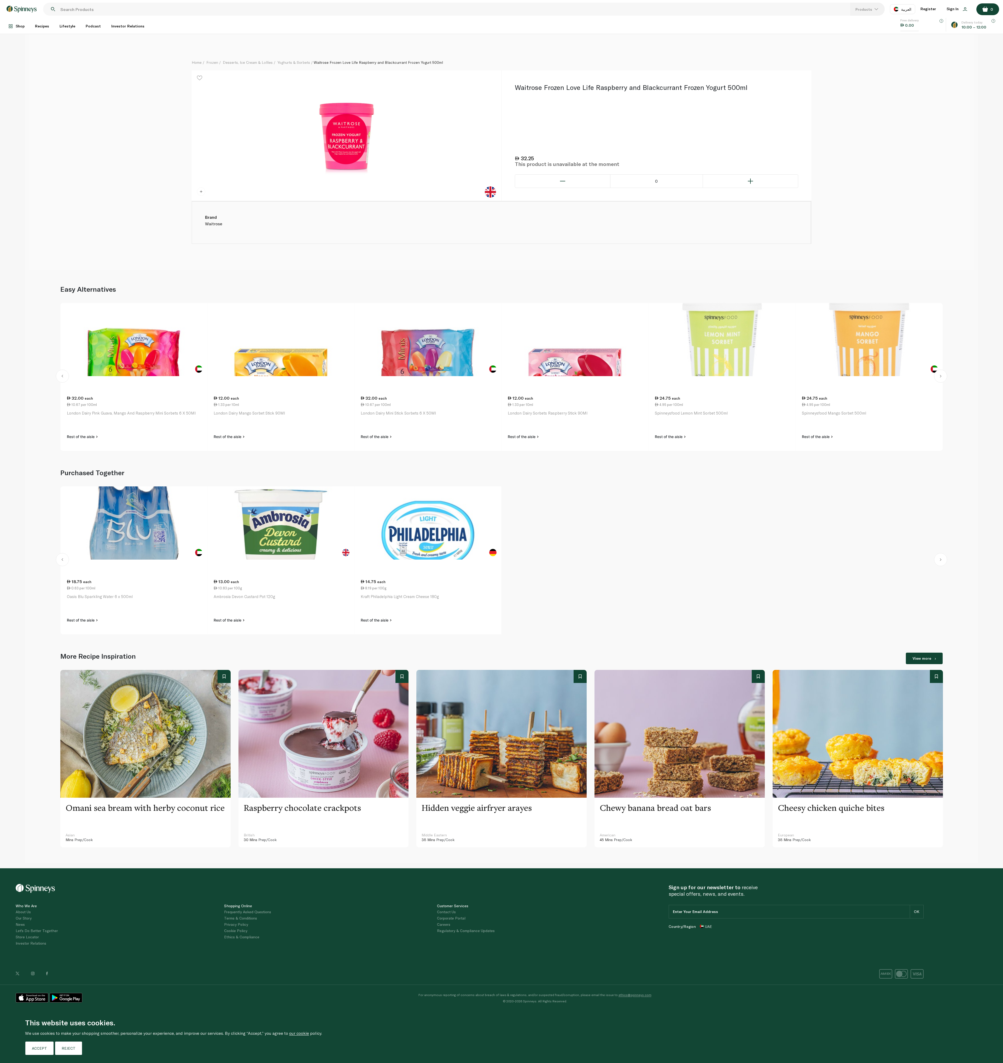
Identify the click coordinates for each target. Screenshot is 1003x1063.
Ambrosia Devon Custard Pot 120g (244, 596)
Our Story (24, 918)
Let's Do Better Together (37, 930)
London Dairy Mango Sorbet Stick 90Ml (249, 413)
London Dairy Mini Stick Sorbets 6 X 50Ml (398, 413)
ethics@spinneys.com (635, 995)
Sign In (953, 9)
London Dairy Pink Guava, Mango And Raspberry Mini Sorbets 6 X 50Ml (131, 413)
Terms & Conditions (240, 918)
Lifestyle (67, 26)
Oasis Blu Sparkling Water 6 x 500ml (100, 596)
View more (922, 658)
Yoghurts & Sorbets (293, 62)
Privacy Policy (236, 924)
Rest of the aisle (81, 436)
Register (928, 9)
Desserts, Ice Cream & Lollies (248, 62)
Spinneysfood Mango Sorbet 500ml (834, 413)
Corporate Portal (451, 918)
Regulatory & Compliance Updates (466, 930)
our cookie (299, 1033)
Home (197, 62)
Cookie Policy (235, 930)
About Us (23, 912)
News (20, 924)
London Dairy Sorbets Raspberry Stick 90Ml (547, 413)
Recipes (42, 26)
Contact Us (446, 912)
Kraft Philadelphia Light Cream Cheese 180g (400, 596)
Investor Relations (127, 26)
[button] (62, 377)
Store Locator (27, 937)
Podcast (93, 26)
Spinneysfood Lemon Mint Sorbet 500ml (691, 413)
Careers (443, 924)
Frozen (212, 62)
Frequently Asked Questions (247, 912)
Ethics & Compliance (241, 937)
